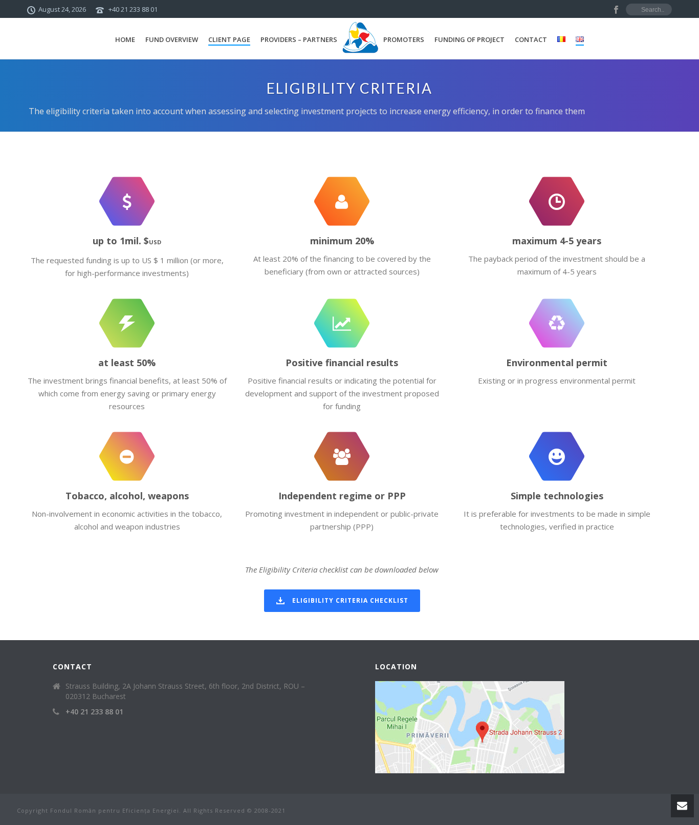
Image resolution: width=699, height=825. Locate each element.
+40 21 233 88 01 (133, 9)
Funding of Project (469, 39)
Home (125, 39)
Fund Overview (171, 39)
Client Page (229, 39)
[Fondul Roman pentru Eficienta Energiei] (360, 38)
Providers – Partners (298, 39)
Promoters (403, 39)
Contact (531, 39)
